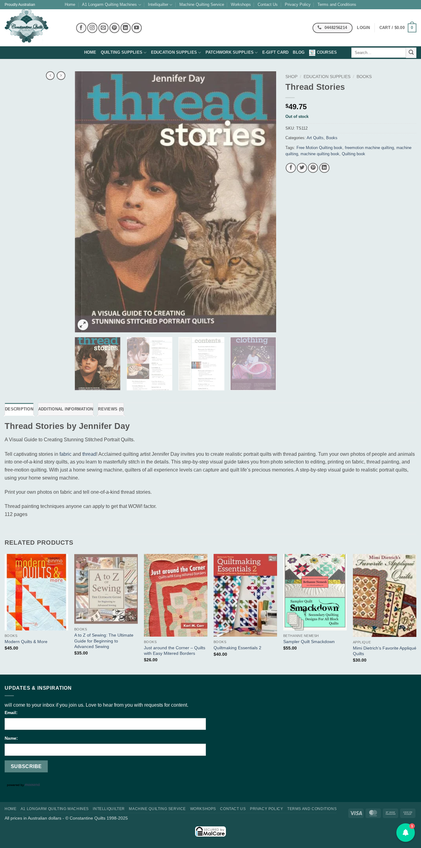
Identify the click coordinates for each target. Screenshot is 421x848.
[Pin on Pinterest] (313, 168)
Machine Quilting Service (201, 4)
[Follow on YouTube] (137, 28)
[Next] (264, 202)
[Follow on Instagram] (92, 28)
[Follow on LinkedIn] (126, 28)
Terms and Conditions (336, 4)
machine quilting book (319, 154)
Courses (327, 52)
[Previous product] (61, 75)
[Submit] (411, 53)
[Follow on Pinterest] (114, 28)
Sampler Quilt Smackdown (309, 641)
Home (70, 4)
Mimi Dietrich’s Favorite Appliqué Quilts (384, 651)
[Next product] (50, 75)
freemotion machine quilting (369, 147)
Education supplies (174, 52)
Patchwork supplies (230, 52)
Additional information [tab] (65, 409)
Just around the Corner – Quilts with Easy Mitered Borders (174, 650)
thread (89, 454)
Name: (11, 738)
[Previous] (86, 202)
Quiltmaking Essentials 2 (237, 647)
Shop (291, 76)
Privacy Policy (298, 4)
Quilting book (353, 154)
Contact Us (268, 4)
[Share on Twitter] (302, 168)
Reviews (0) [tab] (111, 409)
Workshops (241, 4)
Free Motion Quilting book (319, 147)
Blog (299, 52)
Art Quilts (315, 137)
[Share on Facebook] (291, 168)
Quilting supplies (121, 52)
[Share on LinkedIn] (324, 168)
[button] (397, 28)
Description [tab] (19, 409)
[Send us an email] (103, 28)
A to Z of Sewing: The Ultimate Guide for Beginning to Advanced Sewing (103, 641)
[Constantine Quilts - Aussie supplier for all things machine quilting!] (35, 27)
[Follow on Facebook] (81, 28)
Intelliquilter (158, 4)
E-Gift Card (275, 52)
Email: (11, 712)
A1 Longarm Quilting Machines (109, 4)
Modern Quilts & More (26, 641)
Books (364, 76)
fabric (65, 454)
